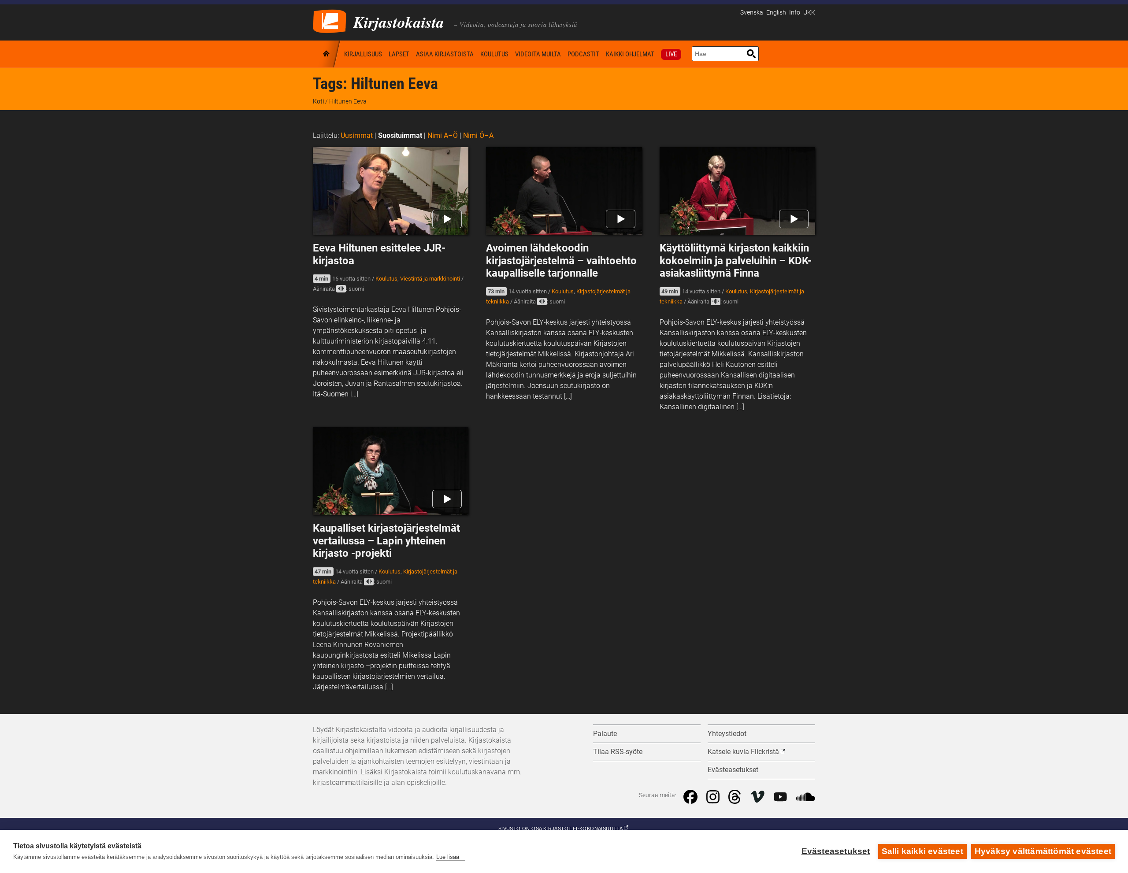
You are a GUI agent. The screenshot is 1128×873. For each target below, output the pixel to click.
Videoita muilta (538, 54)
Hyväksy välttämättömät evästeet (1043, 851)
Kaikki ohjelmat (630, 54)
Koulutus (494, 54)
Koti (327, 54)
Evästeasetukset (835, 851)
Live (671, 54)
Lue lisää (447, 857)
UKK (809, 12)
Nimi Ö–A (478, 135)
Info (794, 12)
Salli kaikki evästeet (922, 851)
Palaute (605, 733)
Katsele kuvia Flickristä (743, 751)
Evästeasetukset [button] (733, 770)
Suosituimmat (400, 135)
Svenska (751, 12)
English (776, 12)
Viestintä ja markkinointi (430, 278)
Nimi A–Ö (442, 135)
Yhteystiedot (727, 733)
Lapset (399, 54)
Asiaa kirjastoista (445, 54)
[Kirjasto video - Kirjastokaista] (329, 20)
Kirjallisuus (363, 54)
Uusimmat (357, 135)
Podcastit (583, 54)
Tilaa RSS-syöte (617, 751)
